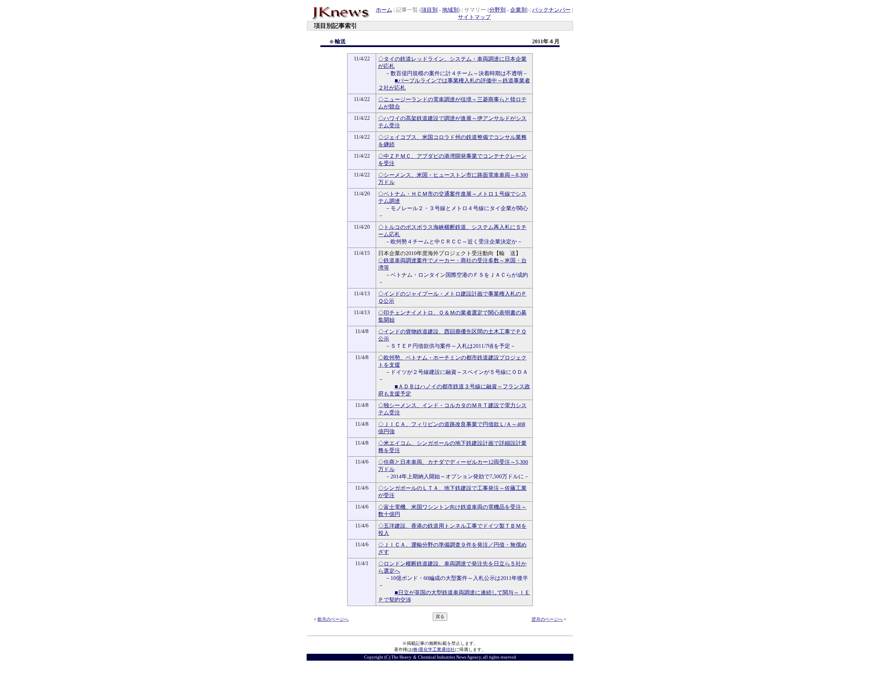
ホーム (384, 10)
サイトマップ (474, 17)
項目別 (429, 10)
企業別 (518, 10)
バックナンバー (551, 10)
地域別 (450, 10)
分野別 (497, 10)
